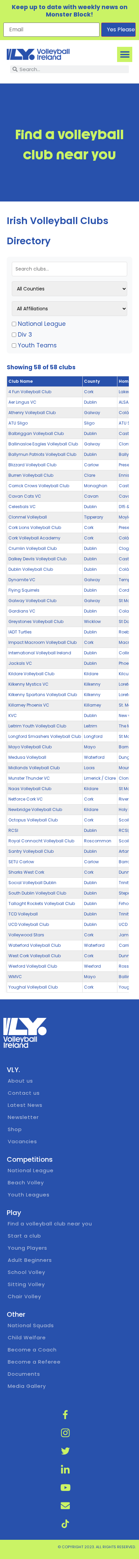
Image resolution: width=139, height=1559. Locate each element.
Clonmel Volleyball (27, 517)
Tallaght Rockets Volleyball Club (41, 903)
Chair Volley (24, 1296)
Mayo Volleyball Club (30, 747)
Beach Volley (26, 1182)
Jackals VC (20, 663)
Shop (15, 1129)
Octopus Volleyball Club (33, 820)
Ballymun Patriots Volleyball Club (42, 454)
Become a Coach (32, 1349)
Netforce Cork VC (25, 799)
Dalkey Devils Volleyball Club (37, 559)
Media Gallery (27, 1386)
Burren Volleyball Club (30, 475)
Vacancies (22, 1141)
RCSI (13, 830)
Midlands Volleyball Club (34, 768)
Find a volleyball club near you (50, 1223)
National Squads (31, 1325)
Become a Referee (34, 1361)
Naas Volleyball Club (29, 788)
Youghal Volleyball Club (33, 987)
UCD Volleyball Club (28, 924)
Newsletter (23, 1117)
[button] (124, 54)
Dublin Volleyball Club (30, 569)
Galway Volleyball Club (32, 600)
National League (42, 324)
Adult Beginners (30, 1260)
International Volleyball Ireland (39, 653)
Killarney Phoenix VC (28, 705)
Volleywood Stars (26, 935)
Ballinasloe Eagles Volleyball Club (43, 444)
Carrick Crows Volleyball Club (38, 486)
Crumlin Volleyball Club (32, 548)
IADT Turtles (20, 632)
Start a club (24, 1235)
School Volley (26, 1272)
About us (20, 1080)
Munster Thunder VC (29, 778)
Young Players (27, 1247)
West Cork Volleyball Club (34, 956)
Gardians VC (21, 611)
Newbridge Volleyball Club (35, 809)
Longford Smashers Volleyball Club (44, 736)
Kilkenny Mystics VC (28, 684)
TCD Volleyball (23, 914)
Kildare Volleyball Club (31, 674)
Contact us (24, 1092)
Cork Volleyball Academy (34, 538)
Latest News (25, 1105)
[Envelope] (65, 1506)
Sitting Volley (26, 1284)
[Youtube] (65, 1487)
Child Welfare (27, 1337)
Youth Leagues (29, 1194)
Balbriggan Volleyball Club (36, 433)
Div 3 (25, 335)
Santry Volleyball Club (31, 851)
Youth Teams (37, 345)
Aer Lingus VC (22, 402)
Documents (24, 1373)
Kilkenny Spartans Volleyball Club (42, 694)
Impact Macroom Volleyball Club (42, 642)
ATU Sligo (18, 423)
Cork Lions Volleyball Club (34, 527)
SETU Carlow (21, 862)
